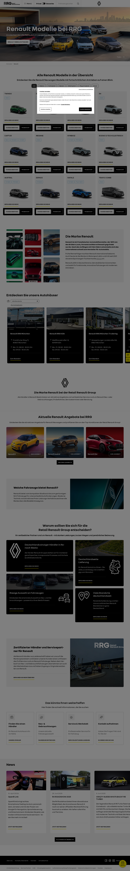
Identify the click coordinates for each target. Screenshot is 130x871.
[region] (65, 100)
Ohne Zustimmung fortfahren (86, 89)
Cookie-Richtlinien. (65, 104)
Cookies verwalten (45, 109)
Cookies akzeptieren (85, 109)
